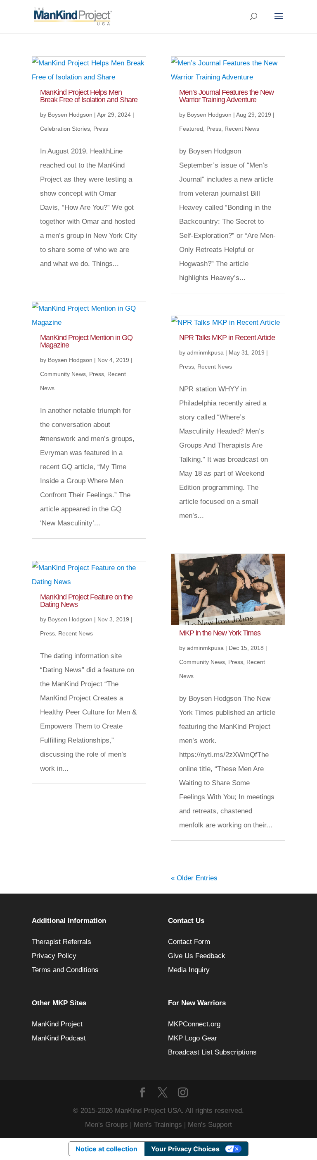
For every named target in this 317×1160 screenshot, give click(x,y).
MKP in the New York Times (219, 633)
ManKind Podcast (59, 1038)
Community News (63, 374)
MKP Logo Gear (192, 1038)
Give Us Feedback (196, 956)
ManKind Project (57, 1024)
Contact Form (189, 942)
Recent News (75, 633)
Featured (191, 128)
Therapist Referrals (62, 942)
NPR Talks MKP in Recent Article (227, 337)
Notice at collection (106, 1149)
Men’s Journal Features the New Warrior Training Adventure (226, 96)
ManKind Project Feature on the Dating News (86, 601)
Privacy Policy (54, 956)
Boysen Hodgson (70, 114)
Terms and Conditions (65, 970)
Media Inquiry (189, 970)
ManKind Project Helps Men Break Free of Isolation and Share (88, 96)
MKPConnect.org (194, 1024)
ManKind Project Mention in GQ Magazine (86, 341)
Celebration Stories (65, 128)
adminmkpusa (205, 352)
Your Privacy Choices (185, 1149)
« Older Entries (194, 878)
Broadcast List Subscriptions (212, 1052)
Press (100, 128)
